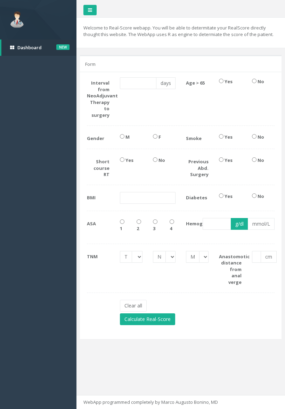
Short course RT (101, 167)
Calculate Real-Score (147, 319)
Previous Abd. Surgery (198, 167)
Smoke (194, 138)
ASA (91, 223)
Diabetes (196, 197)
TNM (92, 256)
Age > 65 (195, 83)
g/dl (239, 223)
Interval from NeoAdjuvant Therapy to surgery (98, 99)
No (260, 81)
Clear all (133, 305)
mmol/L (261, 223)
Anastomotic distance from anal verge (230, 269)
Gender (95, 138)
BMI (91, 197)
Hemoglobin (189, 223)
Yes (228, 81)
